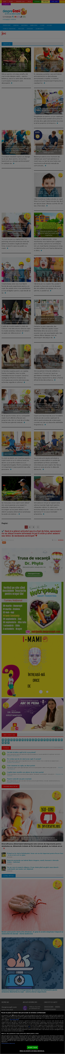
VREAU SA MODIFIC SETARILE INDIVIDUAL (32, 1051)
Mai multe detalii (14, 1019)
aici (29, 1026)
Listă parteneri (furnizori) (8, 1043)
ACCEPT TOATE (32, 1047)
